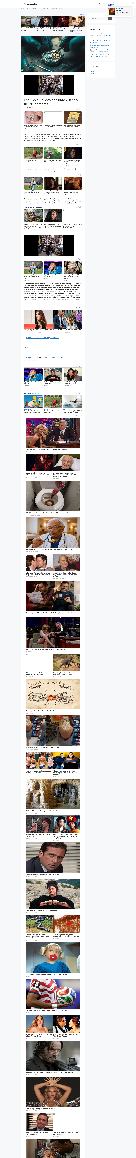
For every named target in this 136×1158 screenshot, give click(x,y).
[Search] (110, 18)
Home (88, 4)
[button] (53, 53)
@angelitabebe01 (32, 338)
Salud (100, 4)
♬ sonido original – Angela (49, 338)
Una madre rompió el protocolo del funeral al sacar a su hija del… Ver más (101, 36)
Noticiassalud (30, 4)
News (94, 4)
